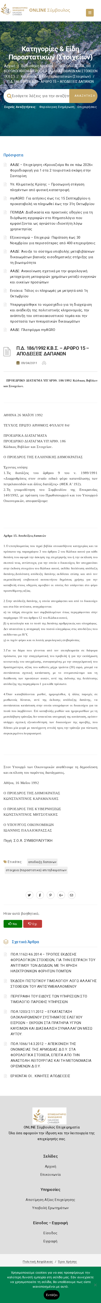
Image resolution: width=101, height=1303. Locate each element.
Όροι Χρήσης (67, 1261)
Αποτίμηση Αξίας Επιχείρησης (50, 1200)
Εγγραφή (50, 1241)
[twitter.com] (29, 895)
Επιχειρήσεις (87, 107)
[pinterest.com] (50, 895)
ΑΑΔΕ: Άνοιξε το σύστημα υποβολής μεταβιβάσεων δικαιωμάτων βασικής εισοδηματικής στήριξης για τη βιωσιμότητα (52, 257)
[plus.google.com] (61, 895)
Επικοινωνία (50, 1174)
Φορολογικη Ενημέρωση (57, 107)
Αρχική (9, 66)
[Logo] (50, 1117)
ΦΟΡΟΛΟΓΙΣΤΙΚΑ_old (75, 66)
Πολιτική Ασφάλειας (38, 1261)
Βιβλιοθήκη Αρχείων (37, 66)
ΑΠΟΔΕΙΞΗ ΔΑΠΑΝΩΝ (42, 862)
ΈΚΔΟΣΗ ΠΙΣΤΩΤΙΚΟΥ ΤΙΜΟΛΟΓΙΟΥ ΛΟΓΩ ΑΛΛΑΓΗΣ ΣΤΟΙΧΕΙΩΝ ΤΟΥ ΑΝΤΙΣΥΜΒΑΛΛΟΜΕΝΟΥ (54, 984)
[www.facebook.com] (40, 895)
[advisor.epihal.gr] (71, 895)
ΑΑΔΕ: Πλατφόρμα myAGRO (32, 330)
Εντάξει (52, 1295)
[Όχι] (95, 1287)
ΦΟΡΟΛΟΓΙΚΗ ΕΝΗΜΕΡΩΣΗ (23, 71)
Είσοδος (50, 1233)
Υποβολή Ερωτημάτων (50, 1208)
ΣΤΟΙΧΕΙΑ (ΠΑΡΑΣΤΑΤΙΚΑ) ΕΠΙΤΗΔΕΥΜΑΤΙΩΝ (36, 870)
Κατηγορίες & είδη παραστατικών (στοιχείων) (56, 76)
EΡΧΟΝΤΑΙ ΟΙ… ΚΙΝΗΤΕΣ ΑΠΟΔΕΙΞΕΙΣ (40, 1076)
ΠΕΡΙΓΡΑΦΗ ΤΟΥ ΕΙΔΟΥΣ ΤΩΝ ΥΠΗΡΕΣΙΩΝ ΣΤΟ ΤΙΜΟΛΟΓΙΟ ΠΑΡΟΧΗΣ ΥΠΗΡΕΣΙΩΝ (49, 999)
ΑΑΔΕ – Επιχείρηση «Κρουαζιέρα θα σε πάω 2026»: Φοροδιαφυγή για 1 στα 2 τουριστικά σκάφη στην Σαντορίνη (51, 170)
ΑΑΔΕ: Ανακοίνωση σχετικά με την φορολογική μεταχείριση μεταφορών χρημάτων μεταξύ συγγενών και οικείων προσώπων (53, 276)
